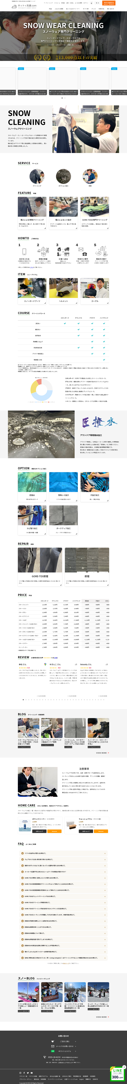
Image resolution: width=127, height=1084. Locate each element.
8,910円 (76, 612)
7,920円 (76, 628)
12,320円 (65, 620)
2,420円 (44, 616)
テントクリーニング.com (55, 1079)
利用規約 (92, 1076)
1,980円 (44, 628)
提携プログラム (43, 1076)
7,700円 (66, 624)
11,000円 (55, 639)
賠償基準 (85, 1076)
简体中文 (95, 1079)
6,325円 (55, 636)
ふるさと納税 (59, 9)
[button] (23, 699)
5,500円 (55, 616)
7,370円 (66, 632)
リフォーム (57, 3)
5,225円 (55, 605)
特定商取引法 (77, 1076)
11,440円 (76, 636)
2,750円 (44, 636)
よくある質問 (78, 3)
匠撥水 (63, 3)
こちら (31, 267)
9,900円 (76, 616)
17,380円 (76, 620)
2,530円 (44, 632)
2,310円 (44, 605)
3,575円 (55, 608)
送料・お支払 (70, 3)
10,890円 (76, 624)
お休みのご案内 (66, 1076)
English (81, 1079)
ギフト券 (86, 9)
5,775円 (55, 632)
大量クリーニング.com (70, 1079)
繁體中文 (88, 1079)
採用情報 (43, 1079)
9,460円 (76, 605)
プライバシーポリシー (25, 1079)
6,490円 (76, 608)
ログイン (85, 3)
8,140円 (66, 636)
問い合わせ (110, 9)
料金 (50, 9)
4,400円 (55, 628)
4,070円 (44, 620)
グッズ (93, 9)
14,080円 (65, 639)
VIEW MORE (102, 753)
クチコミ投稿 (33, 1076)
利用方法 (101, 9)
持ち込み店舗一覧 (55, 1076)
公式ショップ (39, 831)
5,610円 (66, 628)
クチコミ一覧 (23, 1076)
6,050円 (55, 624)
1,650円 (44, 608)
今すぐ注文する (109, 3)
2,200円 (44, 612)
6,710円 (66, 605)
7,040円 (66, 616)
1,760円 (44, 643)
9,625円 (55, 620)
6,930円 (76, 643)
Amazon (54, 831)
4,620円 (66, 608)
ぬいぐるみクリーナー (73, 9)
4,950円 (55, 612)
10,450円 (76, 632)
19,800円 (76, 639)
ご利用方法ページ (62, 1062)
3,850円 (55, 643)
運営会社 (36, 1079)
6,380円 (66, 612)
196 (55, 658)
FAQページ (66, 963)
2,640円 (44, 624)
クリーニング (49, 3)
